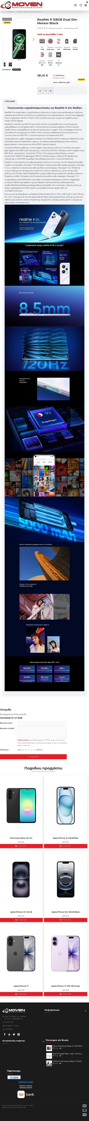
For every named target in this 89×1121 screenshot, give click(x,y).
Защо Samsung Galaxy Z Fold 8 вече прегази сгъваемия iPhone (68, 1046)
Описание (10, 101)
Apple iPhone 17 (21, 986)
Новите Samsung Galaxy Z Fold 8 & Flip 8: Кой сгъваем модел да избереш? (68, 1061)
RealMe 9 (16, 69)
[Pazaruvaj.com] (26, 1083)
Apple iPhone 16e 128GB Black (66, 912)
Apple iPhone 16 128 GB (21, 912)
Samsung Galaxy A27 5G (21, 838)
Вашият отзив (7, 728)
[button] (4, 39)
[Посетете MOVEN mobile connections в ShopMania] (14, 1077)
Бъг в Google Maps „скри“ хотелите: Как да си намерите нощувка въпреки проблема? (68, 1054)
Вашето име (6, 723)
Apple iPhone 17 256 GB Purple (65, 986)
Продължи (33, 757)
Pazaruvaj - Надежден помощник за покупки (25, 1086)
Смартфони (10, 12)
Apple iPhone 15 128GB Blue (65, 838)
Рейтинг (4, 750)
